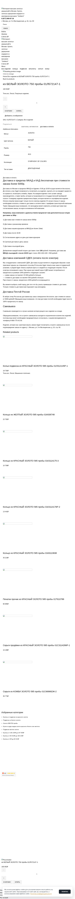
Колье (3, 825)
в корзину (7, 882)
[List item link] (37, 429)
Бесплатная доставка (8, 752)
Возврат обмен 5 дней (8, 755)
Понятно (65, 891)
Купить (17, 882)
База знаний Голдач (7, 765)
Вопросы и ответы (7, 762)
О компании (5, 787)
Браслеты (4, 818)
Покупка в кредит (6, 758)
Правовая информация (9, 800)
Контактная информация (9, 790)
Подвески (4, 815)
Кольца (3, 812)
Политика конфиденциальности (11, 803)
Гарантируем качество (8, 748)
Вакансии (4, 797)
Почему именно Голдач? (9, 784)
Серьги (3, 822)
